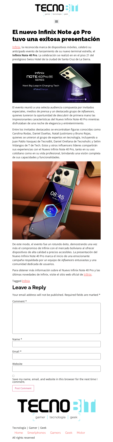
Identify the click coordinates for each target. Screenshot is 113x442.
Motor (81, 432)
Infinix (16, 47)
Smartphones (36, 432)
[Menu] (56, 21)
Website (17, 363)
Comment (19, 301)
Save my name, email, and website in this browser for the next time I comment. (54, 380)
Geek (68, 432)
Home (19, 432)
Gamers (55, 432)
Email (16, 351)
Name (17, 339)
